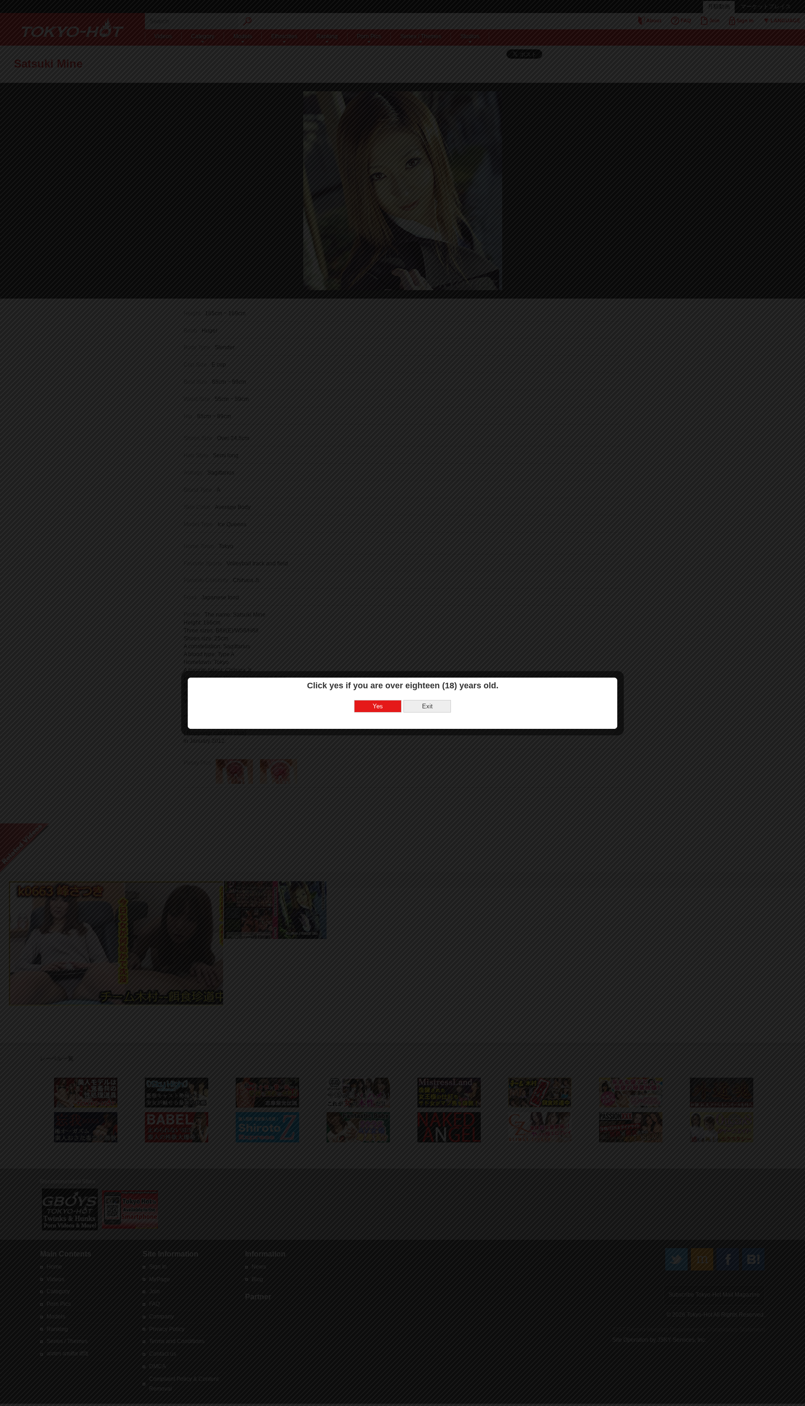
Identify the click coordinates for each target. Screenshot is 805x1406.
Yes (378, 706)
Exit (427, 706)
